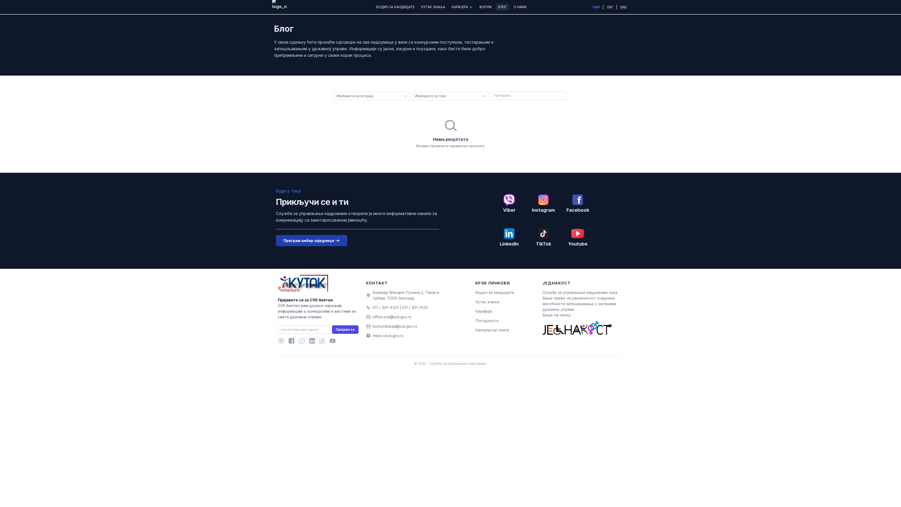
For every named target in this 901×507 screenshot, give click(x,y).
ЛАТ (610, 7)
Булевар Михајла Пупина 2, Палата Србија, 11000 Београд (406, 295)
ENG (623, 7)
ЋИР (596, 7)
